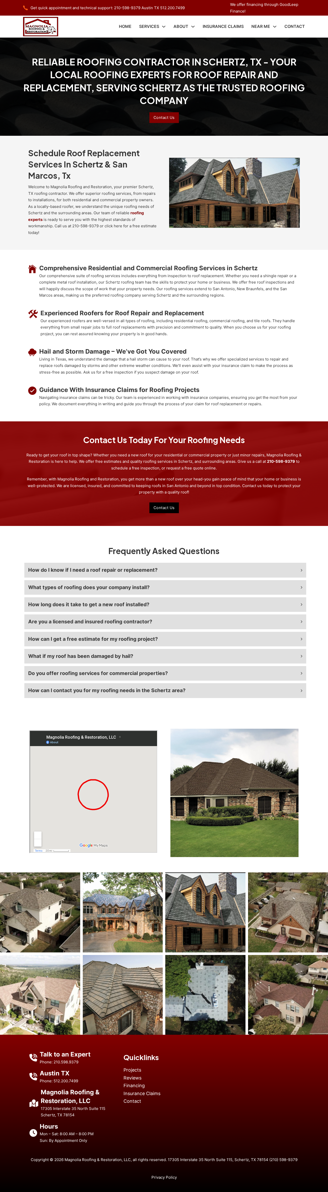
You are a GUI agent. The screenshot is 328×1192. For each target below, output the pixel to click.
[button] (165, 570)
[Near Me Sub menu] (275, 27)
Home (125, 26)
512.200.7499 (172, 7)
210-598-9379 (127, 7)
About (180, 26)
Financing (134, 1085)
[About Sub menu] (193, 27)
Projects (132, 1070)
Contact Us (164, 117)
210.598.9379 (66, 1062)
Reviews (132, 1078)
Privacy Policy (164, 1177)
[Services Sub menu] (164, 27)
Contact (294, 26)
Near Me (260, 26)
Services (149, 26)
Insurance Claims (223, 26)
